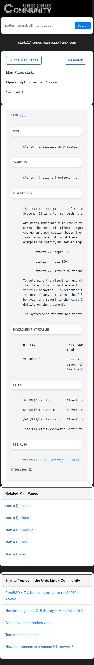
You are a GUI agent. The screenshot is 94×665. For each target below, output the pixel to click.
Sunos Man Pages (23, 60)
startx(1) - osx (16, 542)
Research (75, 60)
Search (83, 25)
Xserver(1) (60, 460)
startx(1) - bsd (16, 554)
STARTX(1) (19, 115)
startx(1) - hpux (17, 518)
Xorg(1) (78, 460)
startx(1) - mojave (19, 530)
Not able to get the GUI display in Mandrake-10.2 (44, 611)
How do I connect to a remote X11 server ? (39, 647)
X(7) (44, 460)
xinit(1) (30, 290)
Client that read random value (28, 623)
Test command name (22, 635)
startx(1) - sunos (18, 506)
